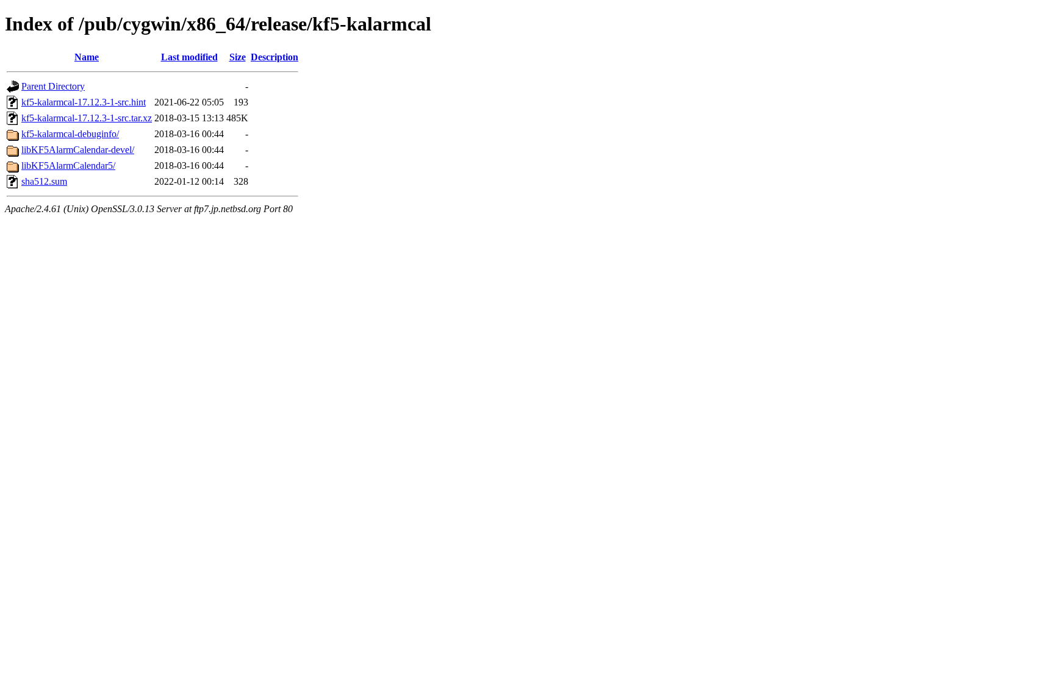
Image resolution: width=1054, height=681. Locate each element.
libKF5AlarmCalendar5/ (68, 165)
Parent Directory (53, 86)
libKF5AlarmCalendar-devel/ (77, 149)
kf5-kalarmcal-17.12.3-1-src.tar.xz (86, 118)
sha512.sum (44, 181)
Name (86, 57)
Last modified (189, 57)
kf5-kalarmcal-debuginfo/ (70, 134)
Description (274, 57)
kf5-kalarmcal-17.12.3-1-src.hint (83, 102)
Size (237, 57)
